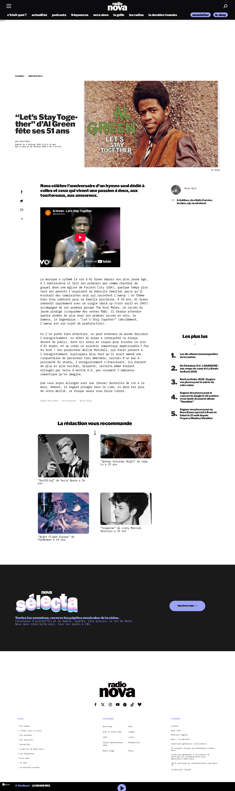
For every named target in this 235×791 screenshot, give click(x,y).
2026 (105, 737)
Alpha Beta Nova (49, 400)
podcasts (59, 15)
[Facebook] (26, 192)
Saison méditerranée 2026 (113, 743)
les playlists (26, 740)
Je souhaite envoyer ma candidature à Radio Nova (193, 749)
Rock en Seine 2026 (112, 732)
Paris (131, 751)
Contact (174, 726)
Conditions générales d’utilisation (188, 744)
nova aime (101, 15)
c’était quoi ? (17, 15)
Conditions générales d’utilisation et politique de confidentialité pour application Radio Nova (190, 757)
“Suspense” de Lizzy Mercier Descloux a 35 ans (120, 529)
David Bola (86, 400)
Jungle (131, 732)
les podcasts (26, 735)
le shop (220, 15)
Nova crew (175, 731)
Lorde (131, 737)
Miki (130, 726)
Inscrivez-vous (186, 605)
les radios (136, 15)
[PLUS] (26, 219)
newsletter (200, 15)
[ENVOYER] (26, 210)
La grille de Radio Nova (32, 749)
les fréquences (27, 754)
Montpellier (134, 742)
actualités (39, 15)
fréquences (79, 15)
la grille (118, 15)
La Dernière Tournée (181, 770)
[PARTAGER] (26, 201)
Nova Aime (107, 726)
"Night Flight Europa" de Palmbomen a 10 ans (56, 538)
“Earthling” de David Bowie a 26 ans (61, 482)
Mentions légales (179, 735)
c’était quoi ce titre (31, 731)
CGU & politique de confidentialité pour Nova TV (194, 764)
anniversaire (69, 400)
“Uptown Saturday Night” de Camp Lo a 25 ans (124, 463)
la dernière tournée (163, 15)
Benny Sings (108, 751)
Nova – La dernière (180, 739)
